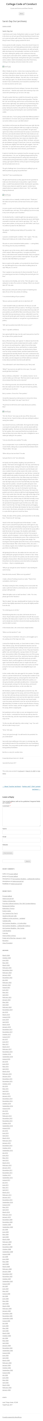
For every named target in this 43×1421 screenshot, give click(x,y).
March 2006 (6, 1306)
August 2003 (6, 1353)
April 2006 (6, 1304)
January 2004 (7, 1345)
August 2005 (6, 1321)
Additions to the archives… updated (14, 918)
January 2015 (7, 1096)
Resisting (5, 940)
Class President (7, 943)
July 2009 (5, 1229)
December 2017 (7, 1029)
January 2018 (7, 1027)
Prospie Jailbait (13, 874)
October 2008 (7, 1249)
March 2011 (6, 1192)
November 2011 (7, 1173)
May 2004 (5, 1341)
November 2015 (7, 1081)
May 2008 (5, 1262)
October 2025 (7, 958)
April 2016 (6, 1069)
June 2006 (6, 1299)
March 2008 (6, 1266)
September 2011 (8, 1178)
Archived (21, 771)
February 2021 (7, 997)
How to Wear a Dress (9, 936)
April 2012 (6, 1160)
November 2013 (7, 1121)
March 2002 (6, 1385)
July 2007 (5, 1286)
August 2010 (6, 1205)
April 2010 (6, 1210)
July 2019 (5, 1012)
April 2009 (6, 1237)
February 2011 (7, 1195)
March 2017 (6, 1047)
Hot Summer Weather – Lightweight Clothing (26, 879)
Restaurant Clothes (9, 906)
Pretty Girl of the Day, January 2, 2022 (14, 938)
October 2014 (7, 1103)
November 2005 (7, 1316)
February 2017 (7, 1049)
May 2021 (5, 992)
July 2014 (5, 1111)
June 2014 (6, 1113)
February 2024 (7, 973)
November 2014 (7, 1101)
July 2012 (5, 1153)
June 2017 (6, 1042)
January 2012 (7, 1168)
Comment (7, 806)
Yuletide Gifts (7, 921)
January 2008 (7, 1271)
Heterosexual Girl (18, 881)
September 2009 (8, 1227)
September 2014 (8, 1106)
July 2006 (5, 1296)
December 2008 (7, 1247)
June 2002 (6, 1378)
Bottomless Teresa (8, 908)
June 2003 (6, 1355)
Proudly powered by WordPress (12, 1417)
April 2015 (6, 1091)
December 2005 (7, 1313)
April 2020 (6, 1005)
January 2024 (7, 975)
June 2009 (6, 1232)
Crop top (5, 933)
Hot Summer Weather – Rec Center (13, 928)
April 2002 (6, 1383)
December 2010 (7, 1200)
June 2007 (6, 1289)
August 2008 (6, 1254)
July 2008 (5, 1257)
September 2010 (8, 1202)
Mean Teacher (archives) (12, 786)
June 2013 (6, 1133)
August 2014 (6, 1108)
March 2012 (6, 1163)
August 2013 (6, 1128)
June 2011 (6, 1185)
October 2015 (7, 1084)
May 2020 (5, 1002)
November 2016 (7, 1052)
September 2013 (8, 1126)
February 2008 (7, 1269)
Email (4, 837)
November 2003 (7, 1348)
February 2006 (7, 1308)
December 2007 (7, 1274)
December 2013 (7, 1118)
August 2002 (6, 1373)
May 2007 (5, 1291)
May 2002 (5, 1380)
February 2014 (7, 1116)
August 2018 (6, 1017)
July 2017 (5, 1039)
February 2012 (7, 1165)
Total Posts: (6, 1405)
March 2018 (6, 1024)
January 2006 (7, 1311)
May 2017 (5, 1044)
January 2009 (7, 1244)
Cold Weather (7, 931)
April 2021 (6, 995)
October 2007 (7, 1279)
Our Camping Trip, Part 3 (10, 913)
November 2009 (7, 1222)
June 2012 (6, 1155)
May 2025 (5, 963)
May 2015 (5, 1089)
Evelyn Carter (7, 911)
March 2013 (6, 1138)
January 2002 (7, 1390)
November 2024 (7, 970)
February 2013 (7, 1141)
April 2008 (6, 1264)
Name (5, 829)
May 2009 (5, 1234)
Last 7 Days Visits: (8, 1402)
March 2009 (6, 1239)
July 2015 (5, 1086)
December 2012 (7, 1145)
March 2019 (6, 1015)
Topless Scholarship (9, 901)
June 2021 (6, 990)
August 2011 (6, 1180)
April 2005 (6, 1331)
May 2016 (5, 1066)
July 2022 (5, 980)
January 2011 (7, 1197)
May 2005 (5, 1328)
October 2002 (7, 1368)
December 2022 (7, 978)
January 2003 (7, 1365)
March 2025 (6, 965)
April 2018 (6, 1022)
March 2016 (6, 1071)
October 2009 (7, 1224)
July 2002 (5, 1375)
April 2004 (6, 1343)
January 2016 (7, 1076)
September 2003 (8, 1350)
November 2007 (7, 1276)
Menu (21, 13)
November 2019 (7, 1010)
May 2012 (5, 1158)
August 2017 (6, 1037)
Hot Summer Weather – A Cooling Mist (14, 923)
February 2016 (7, 1074)
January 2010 (7, 1217)
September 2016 (8, 1057)
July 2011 (5, 1182)
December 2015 (7, 1079)
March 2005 (6, 1333)
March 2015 (6, 1094)
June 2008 (6, 1259)
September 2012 (8, 1150)
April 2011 (6, 1190)
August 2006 (6, 1294)
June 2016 (6, 1064)
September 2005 (8, 1318)
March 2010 (6, 1212)
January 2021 (7, 1000)
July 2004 (5, 1338)
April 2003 (6, 1358)
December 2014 (7, 1099)
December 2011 (7, 1170)
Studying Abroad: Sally (10, 916)
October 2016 (7, 1054)
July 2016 (5, 1061)
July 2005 (5, 1323)
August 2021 (6, 987)
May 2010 (5, 1207)
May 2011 (5, 1187)
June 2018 (6, 1019)
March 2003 (6, 1360)
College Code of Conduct (21, 4)
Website (5, 845)
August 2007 (6, 1284)
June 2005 (6, 1326)
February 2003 (7, 1363)
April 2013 (6, 1136)
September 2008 (8, 1252)
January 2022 (7, 985)
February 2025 (7, 968)
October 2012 (7, 1148)
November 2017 (7, 1032)
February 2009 (7, 1242)
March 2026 (6, 955)
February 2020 (7, 1007)
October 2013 (7, 1123)
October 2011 (7, 1175)
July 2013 (5, 1131)
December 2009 (7, 1220)
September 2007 (8, 1281)
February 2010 (7, 1215)
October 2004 (7, 1336)
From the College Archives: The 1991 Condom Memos (19, 903)
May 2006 (5, 1301)
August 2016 (6, 1059)
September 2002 (8, 1370)
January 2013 (7, 1143)
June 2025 (6, 960)
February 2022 (7, 982)
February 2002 (7, 1387)
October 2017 (7, 1034)
